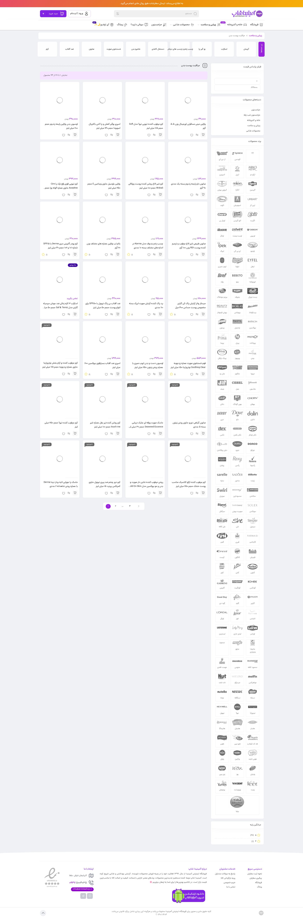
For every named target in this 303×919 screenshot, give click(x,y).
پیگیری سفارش (256, 878)
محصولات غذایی (253, 131)
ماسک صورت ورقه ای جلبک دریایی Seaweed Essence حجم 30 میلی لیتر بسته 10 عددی (145, 427)
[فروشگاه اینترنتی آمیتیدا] (247, 13)
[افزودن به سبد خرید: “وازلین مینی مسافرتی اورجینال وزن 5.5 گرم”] (203, 134)
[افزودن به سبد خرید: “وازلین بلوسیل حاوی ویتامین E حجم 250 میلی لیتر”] (117, 194)
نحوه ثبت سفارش (254, 874)
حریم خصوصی (229, 882)
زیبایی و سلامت (255, 35)
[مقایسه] (197, 134)
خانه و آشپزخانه (253, 120)
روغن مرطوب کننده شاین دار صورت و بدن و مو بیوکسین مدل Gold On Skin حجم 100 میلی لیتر (146, 486)
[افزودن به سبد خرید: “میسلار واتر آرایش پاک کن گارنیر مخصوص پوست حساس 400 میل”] (203, 314)
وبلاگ (259, 887)
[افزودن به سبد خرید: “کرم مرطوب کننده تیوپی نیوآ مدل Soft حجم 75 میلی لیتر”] (160, 134)
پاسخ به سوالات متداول (225, 874)
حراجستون (255, 110)
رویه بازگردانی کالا (228, 878)
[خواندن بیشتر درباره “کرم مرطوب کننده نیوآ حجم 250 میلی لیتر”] (75, 433)
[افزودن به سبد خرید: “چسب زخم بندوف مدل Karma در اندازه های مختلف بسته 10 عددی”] (160, 254)
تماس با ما (230, 887)
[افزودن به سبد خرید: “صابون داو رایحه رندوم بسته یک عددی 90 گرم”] (203, 194)
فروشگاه (258, 882)
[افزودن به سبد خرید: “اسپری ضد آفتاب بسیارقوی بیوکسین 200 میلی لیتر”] (117, 374)
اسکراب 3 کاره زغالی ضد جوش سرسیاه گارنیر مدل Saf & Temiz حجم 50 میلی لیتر (60, 308)
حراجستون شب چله (252, 115)
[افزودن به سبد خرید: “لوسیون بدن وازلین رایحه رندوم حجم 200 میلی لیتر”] (75, 134)
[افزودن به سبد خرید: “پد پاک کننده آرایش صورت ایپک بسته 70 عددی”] (160, 314)
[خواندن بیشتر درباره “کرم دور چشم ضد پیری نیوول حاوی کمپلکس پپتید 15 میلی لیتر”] (117, 493)
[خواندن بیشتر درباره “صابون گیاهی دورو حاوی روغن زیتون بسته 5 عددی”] (203, 433)
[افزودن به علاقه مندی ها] (191, 134)
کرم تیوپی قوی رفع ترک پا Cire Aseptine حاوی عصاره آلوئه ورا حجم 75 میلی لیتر (61, 188)
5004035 (78, 883)
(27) (253, 835)
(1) (254, 841)
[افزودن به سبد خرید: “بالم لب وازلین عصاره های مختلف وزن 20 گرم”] (117, 254)
